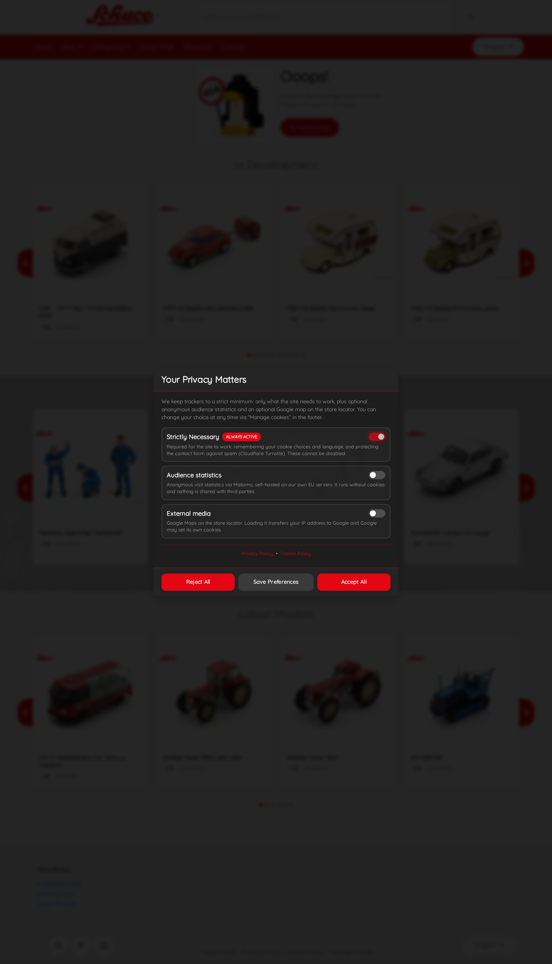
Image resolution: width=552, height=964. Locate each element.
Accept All (353, 581)
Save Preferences (276, 581)
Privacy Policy (257, 553)
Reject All (198, 581)
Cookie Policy (296, 553)
